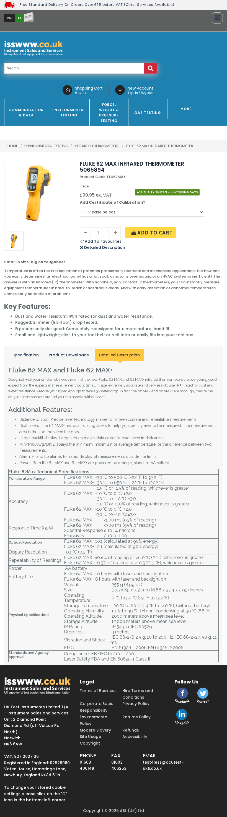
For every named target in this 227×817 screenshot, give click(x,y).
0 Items (80, 93)
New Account (140, 88)
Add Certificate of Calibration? (112, 202)
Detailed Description (119, 355)
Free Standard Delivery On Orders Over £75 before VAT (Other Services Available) (97, 4)
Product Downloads (69, 355)
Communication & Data (26, 113)
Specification (25, 355)
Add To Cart (154, 232)
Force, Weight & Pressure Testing (109, 112)
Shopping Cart (89, 88)
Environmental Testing (68, 113)
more (186, 108)
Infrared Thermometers (97, 145)
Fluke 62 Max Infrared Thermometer (159, 145)
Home (12, 145)
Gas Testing (147, 112)
